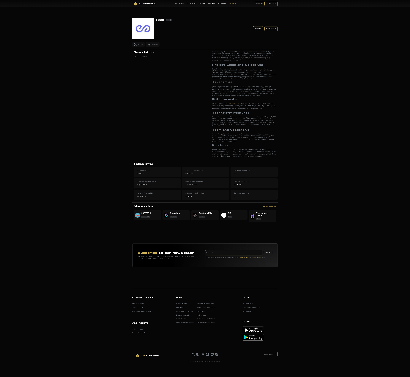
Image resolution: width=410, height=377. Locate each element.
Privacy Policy (256, 257)
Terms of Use (243, 257)
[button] (180, 3)
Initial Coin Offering (231, 103)
